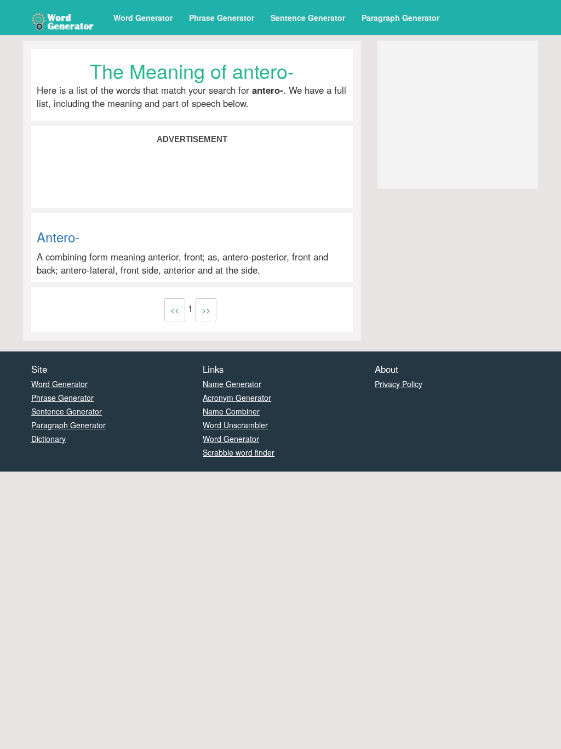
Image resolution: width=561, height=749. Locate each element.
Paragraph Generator (400, 17)
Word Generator (143, 17)
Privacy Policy (398, 383)
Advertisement (192, 139)
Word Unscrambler (235, 424)
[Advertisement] (192, 174)
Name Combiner (231, 411)
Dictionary (48, 438)
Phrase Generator (221, 17)
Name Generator (232, 383)
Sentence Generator (308, 17)
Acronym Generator (237, 397)
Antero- (58, 236)
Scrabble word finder (238, 452)
